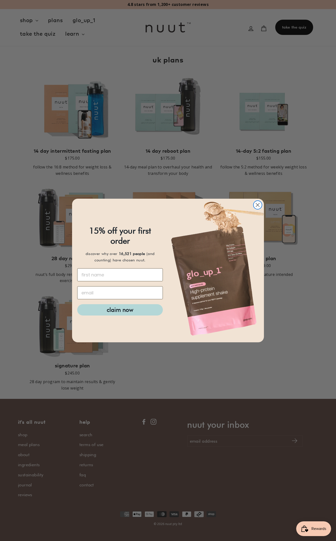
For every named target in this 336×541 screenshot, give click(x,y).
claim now (120, 309)
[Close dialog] (257, 205)
